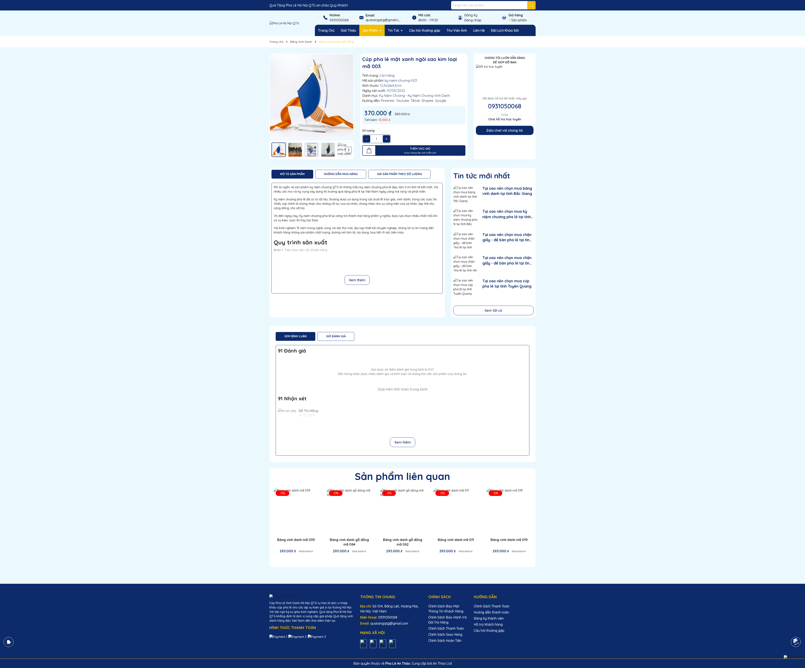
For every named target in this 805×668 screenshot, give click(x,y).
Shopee (427, 101)
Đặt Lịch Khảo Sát (505, 30)
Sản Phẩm (370, 30)
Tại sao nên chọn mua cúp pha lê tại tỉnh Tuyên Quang (506, 284)
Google (440, 101)
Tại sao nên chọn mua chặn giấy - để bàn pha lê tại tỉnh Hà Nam (506, 260)
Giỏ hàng (515, 15)
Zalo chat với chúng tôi (504, 130)
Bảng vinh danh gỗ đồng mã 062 (402, 542)
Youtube (402, 101)
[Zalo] (363, 643)
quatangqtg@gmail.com (384, 20)
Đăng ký (470, 15)
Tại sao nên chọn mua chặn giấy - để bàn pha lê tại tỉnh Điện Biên (506, 237)
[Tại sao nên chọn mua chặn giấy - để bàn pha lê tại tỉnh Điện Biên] (465, 240)
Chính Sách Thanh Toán (446, 628)
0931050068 (339, 20)
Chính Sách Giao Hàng (445, 634)
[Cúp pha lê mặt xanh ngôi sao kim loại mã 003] (311, 96)
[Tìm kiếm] (531, 5)
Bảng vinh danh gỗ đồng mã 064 (349, 542)
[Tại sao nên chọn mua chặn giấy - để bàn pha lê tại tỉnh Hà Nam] (465, 263)
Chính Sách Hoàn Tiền (444, 640)
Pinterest (388, 101)
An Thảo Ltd (442, 663)
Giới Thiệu (348, 30)
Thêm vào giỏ (299, 558)
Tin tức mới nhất (481, 175)
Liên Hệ (479, 30)
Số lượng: (368, 130)
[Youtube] (382, 643)
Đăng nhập (473, 20)
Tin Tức (394, 30)
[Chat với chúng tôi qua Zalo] (792, 657)
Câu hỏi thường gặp (424, 30)
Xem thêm (357, 280)
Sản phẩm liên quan (402, 476)
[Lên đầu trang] (796, 630)
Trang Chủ (326, 30)
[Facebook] (373, 643)
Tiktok (415, 101)
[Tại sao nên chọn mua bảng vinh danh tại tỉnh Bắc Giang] (465, 194)
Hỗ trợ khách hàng (488, 624)
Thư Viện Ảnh (457, 30)
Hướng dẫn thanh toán (491, 612)
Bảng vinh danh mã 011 (456, 540)
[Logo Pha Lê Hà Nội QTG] (284, 23)
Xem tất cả (493, 310)
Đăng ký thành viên (489, 618)
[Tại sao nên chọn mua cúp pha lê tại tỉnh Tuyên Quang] (465, 286)
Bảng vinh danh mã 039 (296, 540)
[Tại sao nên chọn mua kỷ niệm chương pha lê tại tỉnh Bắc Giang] (465, 217)
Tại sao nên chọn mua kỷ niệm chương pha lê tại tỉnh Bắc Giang (506, 214)
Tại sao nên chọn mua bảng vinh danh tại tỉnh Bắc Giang (507, 191)
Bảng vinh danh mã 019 (509, 540)
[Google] (392, 643)
